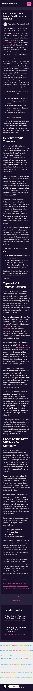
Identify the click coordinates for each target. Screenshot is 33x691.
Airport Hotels (2, 650)
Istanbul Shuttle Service (25, 669)
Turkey (7, 616)
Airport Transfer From (4, 658)
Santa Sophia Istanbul (28, 645)
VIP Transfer (20, 680)
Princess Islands (26, 658)
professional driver (9, 42)
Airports (11, 680)
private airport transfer (10, 583)
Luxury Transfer (24, 680)
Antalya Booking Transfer (7, 669)
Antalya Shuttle (18, 664)
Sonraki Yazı (16, 601)
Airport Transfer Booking (17, 650)
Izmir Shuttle (7, 664)
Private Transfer (25, 672)
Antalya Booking (23, 664)
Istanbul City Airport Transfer (7, 672)
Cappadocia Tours (16, 655)
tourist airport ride (24, 588)
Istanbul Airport (18, 653)
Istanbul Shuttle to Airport (29, 677)
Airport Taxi (8, 645)
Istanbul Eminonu (10, 655)
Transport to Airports (17, 677)
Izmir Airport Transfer (3, 664)
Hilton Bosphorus (6, 653)
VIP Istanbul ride (13, 588)
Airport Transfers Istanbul (13, 658)
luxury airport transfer (9, 586)
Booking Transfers (23, 677)
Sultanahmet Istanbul (14, 645)
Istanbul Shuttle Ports (13, 672)
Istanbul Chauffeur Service (18, 669)
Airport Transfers (18, 616)
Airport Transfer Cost (25, 653)
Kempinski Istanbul (21, 645)
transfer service (24, 347)
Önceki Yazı (16, 597)
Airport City (20, 658)
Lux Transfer (13, 680)
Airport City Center (9, 650)
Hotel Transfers (9, 3)
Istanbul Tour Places (23, 655)
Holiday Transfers (12, 677)
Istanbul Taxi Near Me (19, 672)
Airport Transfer (13, 653)
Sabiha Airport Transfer (26, 650)
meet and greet (22, 583)
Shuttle (17, 680)
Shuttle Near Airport (7, 677)
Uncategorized (8, 621)
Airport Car (7, 680)
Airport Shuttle (2, 645)
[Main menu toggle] (29, 4)
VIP (17, 326)
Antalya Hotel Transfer (13, 664)
